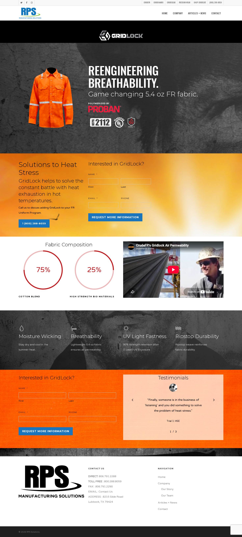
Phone (125, 198)
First (90, 187)
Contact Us (106, 491)
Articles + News (167, 502)
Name (92, 174)
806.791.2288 (107, 476)
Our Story (167, 489)
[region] (173, 407)
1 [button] (170, 431)
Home (161, 477)
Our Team (167, 495)
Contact (163, 509)
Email (93, 198)
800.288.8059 (112, 481)
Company (164, 483)
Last (123, 187)
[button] (34, 223)
